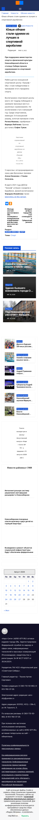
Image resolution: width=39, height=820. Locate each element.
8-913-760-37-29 (13, 717)
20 (19, 595)
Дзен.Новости (27, 26)
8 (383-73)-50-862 (27, 686)
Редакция (12, 50)
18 (11, 595)
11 (10, 590)
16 (33, 590)
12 (15, 590)
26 (15, 599)
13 (19, 590)
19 (15, 595)
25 (11, 599)
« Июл (6, 610)
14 (24, 590)
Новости (14, 13)
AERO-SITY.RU (30, 730)
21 (24, 595)
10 (6, 590)
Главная (5, 13)
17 (6, 595)
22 (28, 595)
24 (6, 599)
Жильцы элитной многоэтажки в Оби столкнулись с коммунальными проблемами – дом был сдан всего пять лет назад (13, 217)
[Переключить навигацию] (20, 8)
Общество (9, 285)
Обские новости (28, 13)
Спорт (22, 232)
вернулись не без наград (15, 197)
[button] (36, 9)
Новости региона (11, 261)
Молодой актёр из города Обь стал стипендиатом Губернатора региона (27, 215)
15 (28, 590)
